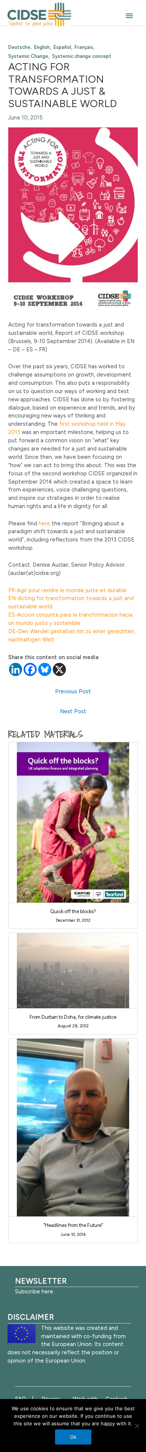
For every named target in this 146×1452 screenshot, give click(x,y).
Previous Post (73, 691)
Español (62, 47)
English (42, 47)
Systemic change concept (81, 56)
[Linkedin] (15, 669)
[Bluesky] (44, 669)
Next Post (73, 711)
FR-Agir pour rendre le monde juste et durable (67, 590)
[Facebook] (30, 669)
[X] (59, 669)
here (44, 523)
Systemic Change (28, 56)
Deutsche (19, 47)
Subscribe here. (34, 1291)
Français (83, 47)
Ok (73, 1437)
